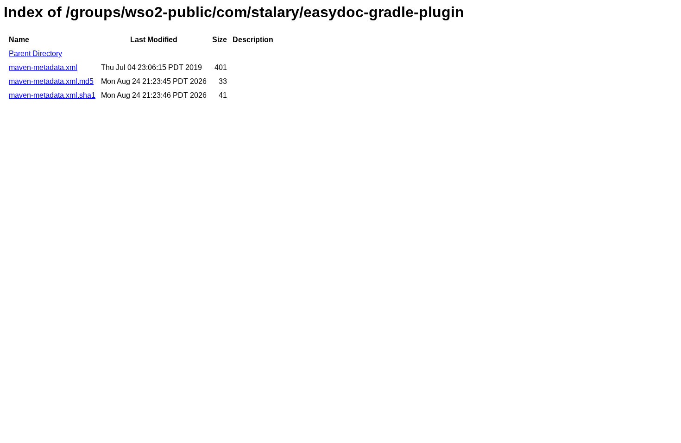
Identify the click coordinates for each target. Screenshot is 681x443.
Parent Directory (35, 53)
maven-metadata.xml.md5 (51, 81)
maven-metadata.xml (43, 67)
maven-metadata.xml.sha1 (52, 95)
